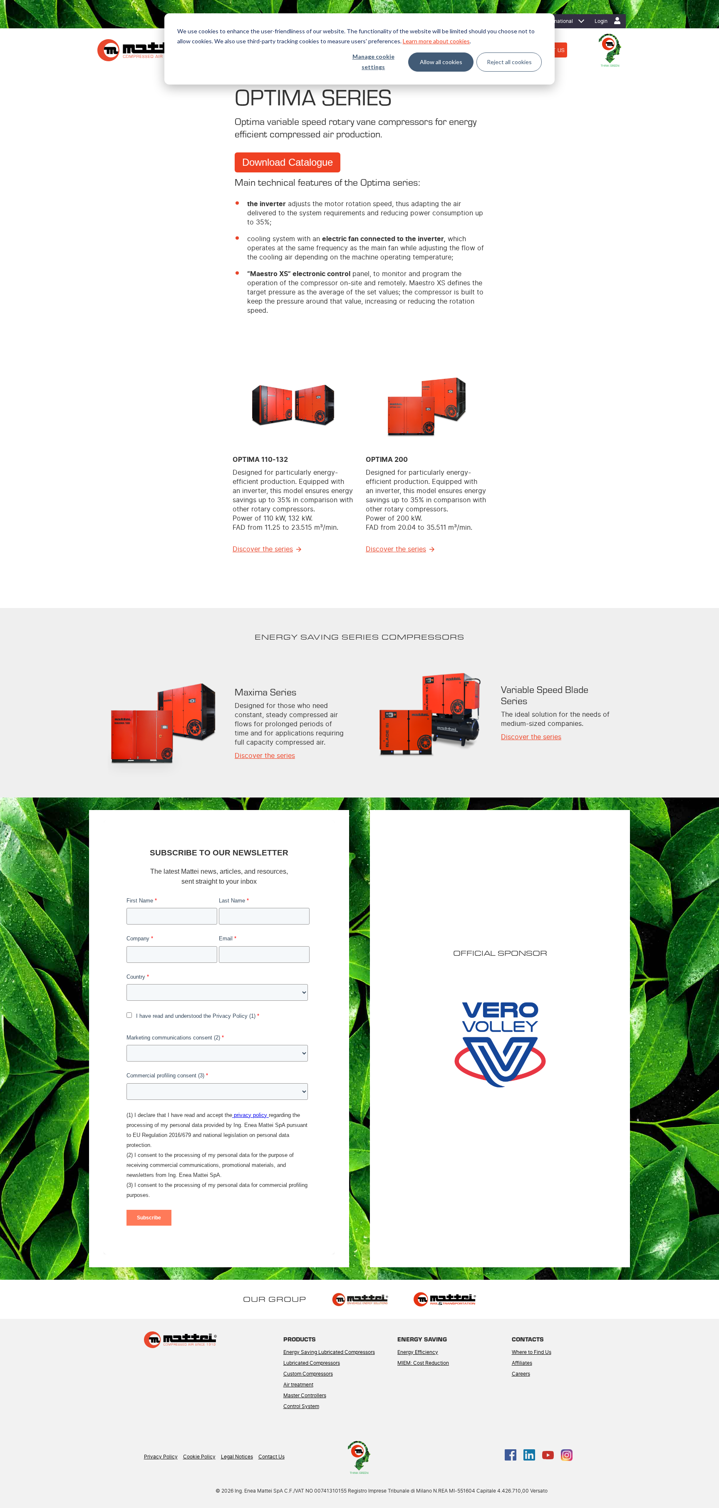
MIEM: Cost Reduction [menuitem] (423, 1363)
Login (601, 21)
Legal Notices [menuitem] (237, 1456)
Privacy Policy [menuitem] (161, 1456)
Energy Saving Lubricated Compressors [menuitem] (329, 1352)
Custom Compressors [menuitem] (308, 1373)
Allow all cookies (441, 61)
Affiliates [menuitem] (522, 1363)
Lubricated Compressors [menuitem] (311, 1363)
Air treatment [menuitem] (298, 1384)
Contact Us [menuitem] (271, 1456)
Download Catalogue (287, 162)
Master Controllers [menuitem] (304, 1395)
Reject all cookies (509, 61)
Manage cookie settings (373, 61)
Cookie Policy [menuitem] (199, 1456)
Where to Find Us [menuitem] (531, 1352)
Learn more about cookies (436, 41)
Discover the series (263, 549)
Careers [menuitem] (521, 1373)
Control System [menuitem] (301, 1406)
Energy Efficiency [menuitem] (417, 1352)
